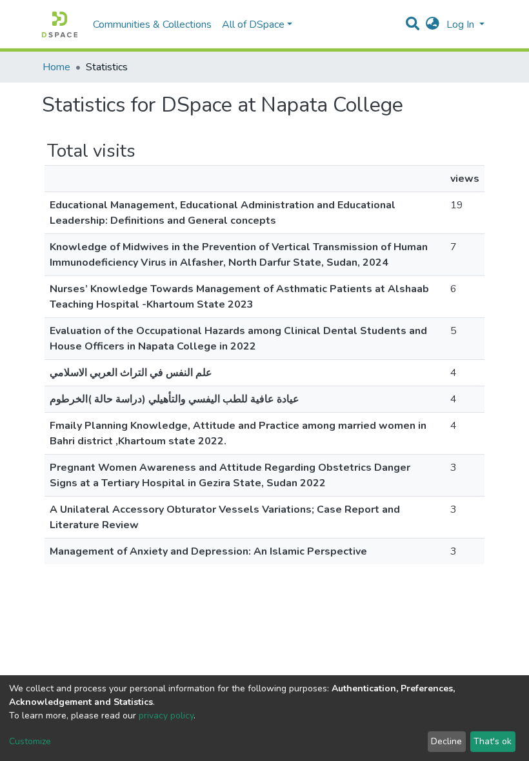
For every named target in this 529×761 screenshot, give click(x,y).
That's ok (493, 741)
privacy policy (166, 715)
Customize (30, 741)
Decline (446, 741)
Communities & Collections (152, 24)
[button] (432, 24)
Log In (461, 24)
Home (56, 67)
